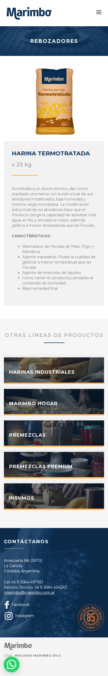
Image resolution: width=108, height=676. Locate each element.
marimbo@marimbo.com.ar (29, 592)
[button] (11, 664)
